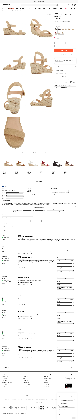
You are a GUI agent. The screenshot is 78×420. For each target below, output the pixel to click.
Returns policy (8, 399)
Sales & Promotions (27, 391)
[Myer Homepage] (6, 5)
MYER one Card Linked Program (8, 391)
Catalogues (4, 388)
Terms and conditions (40, 399)
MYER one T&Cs (49, 399)
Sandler (56, 13)
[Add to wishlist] (74, 50)
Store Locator (26, 382)
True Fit (3, 386)
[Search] (56, 5)
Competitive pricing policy (17, 399)
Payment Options (5, 378)
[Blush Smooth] (62, 29)
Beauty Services (26, 386)
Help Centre (25, 376)
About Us (46, 382)
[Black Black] (59, 29)
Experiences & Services (28, 384)
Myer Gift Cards (47, 378)
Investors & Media (48, 384)
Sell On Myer (46, 391)
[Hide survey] (74, 394)
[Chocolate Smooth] (59, 33)
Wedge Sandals (19, 10)
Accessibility (25, 395)
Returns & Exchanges (6, 384)
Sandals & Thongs (12, 10)
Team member (39, 402)
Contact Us (25, 380)
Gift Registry (25, 388)
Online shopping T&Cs (29, 399)
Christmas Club (47, 388)
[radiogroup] (65, 44)
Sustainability (47, 386)
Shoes (6, 10)
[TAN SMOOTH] (69, 29)
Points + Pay (4, 380)
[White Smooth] (66, 29)
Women (3, 10)
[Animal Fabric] (62, 33)
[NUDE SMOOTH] (72, 29)
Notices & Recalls (26, 393)
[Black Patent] (56, 29)
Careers (45, 380)
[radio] (57, 43)
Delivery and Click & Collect (7, 382)
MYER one (46, 376)
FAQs (24, 378)
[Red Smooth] (56, 33)
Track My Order (5, 376)
